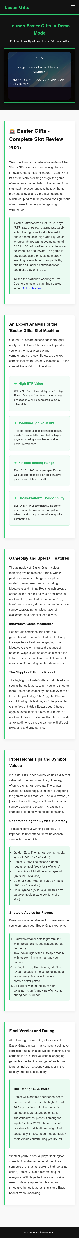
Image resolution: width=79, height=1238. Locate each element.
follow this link (32, 288)
